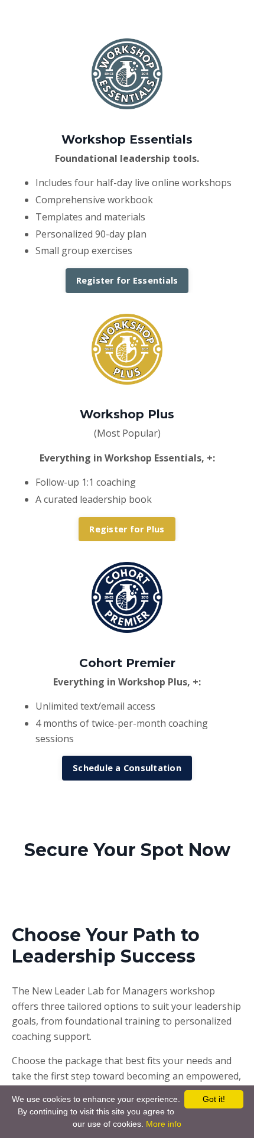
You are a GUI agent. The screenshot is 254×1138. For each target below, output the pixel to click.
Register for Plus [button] (126, 529)
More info (163, 1124)
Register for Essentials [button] (127, 280)
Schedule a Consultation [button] (127, 767)
